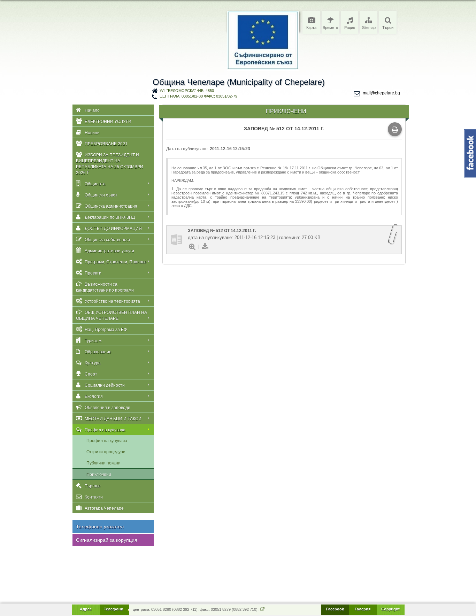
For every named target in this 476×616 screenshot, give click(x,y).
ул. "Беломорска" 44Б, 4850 (187, 90)
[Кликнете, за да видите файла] (176, 239)
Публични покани (103, 462)
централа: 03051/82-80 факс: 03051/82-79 (198, 96)
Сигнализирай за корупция (106, 540)
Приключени (98, 474)
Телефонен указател (100, 526)
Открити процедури (105, 451)
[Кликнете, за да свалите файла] (205, 246)
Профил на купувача (106, 440)
